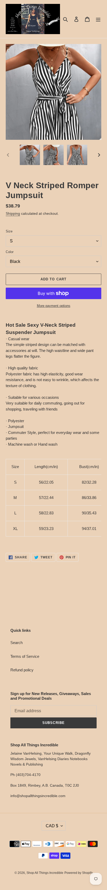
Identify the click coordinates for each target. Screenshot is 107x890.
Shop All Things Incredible (44, 873)
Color (10, 252)
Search (16, 642)
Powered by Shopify (78, 873)
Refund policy (22, 670)
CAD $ (52, 826)
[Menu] (98, 19)
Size (9, 231)
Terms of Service (24, 656)
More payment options (53, 306)
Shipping (13, 213)
